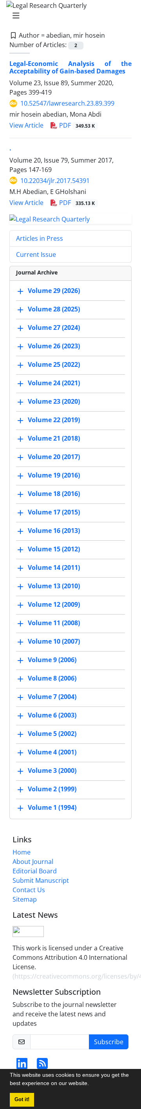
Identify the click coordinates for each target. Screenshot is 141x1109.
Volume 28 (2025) (54, 309)
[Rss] (42, 1065)
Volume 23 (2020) (54, 401)
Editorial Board (35, 871)
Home (22, 852)
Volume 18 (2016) (54, 494)
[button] (91, 1084)
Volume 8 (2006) (52, 678)
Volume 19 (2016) (54, 475)
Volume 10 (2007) (54, 641)
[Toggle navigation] (68, 15)
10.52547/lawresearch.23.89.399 (67, 103)
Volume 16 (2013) (54, 531)
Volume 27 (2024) (54, 328)
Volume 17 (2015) (54, 512)
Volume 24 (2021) (54, 383)
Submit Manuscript (41, 880)
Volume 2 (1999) (52, 789)
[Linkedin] (22, 1065)
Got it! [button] (21, 1099)
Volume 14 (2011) (54, 568)
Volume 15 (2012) (54, 549)
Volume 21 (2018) (54, 438)
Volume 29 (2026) (54, 291)
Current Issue (36, 254)
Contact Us (29, 890)
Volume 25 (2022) (54, 365)
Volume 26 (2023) (54, 346)
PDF (76, 125)
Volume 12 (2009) (54, 604)
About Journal (33, 861)
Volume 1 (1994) (52, 807)
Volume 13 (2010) (54, 586)
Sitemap (25, 899)
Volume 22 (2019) (54, 420)
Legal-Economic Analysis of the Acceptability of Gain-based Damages (70, 67)
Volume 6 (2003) (52, 715)
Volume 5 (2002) (52, 734)
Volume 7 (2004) (52, 697)
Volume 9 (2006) (52, 660)
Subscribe (108, 1042)
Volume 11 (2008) (54, 623)
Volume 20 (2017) (54, 457)
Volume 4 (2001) (52, 752)
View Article (26, 125)
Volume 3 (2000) (52, 771)
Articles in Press (39, 238)
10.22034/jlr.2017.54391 (55, 180)
